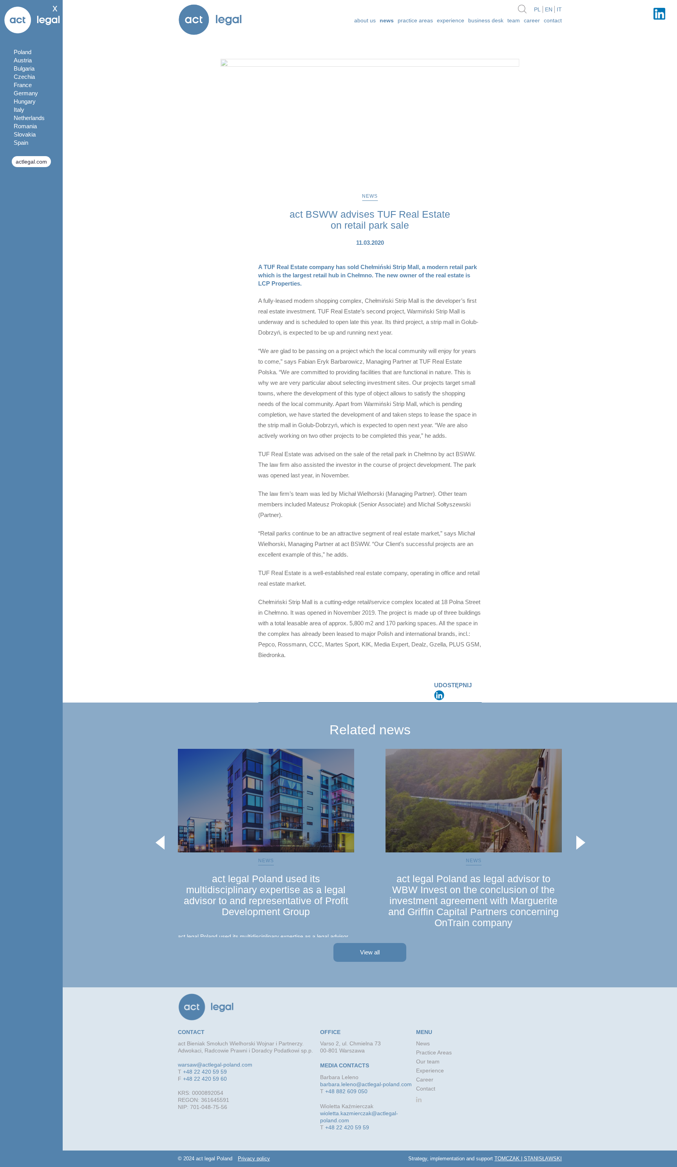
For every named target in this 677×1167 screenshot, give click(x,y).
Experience (450, 20)
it (559, 9)
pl (537, 9)
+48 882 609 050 (346, 1091)
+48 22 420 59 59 (205, 1072)
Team (513, 20)
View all (370, 952)
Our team (428, 1061)
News (387, 20)
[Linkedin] (439, 695)
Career (532, 20)
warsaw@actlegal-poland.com (215, 1064)
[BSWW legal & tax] (210, 20)
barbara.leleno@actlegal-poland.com (366, 1084)
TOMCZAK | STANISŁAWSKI (528, 1159)
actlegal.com (31, 161)
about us (365, 20)
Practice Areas (415, 20)
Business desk (485, 20)
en (548, 9)
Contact (553, 20)
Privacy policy (254, 1159)
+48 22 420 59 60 (205, 1079)
